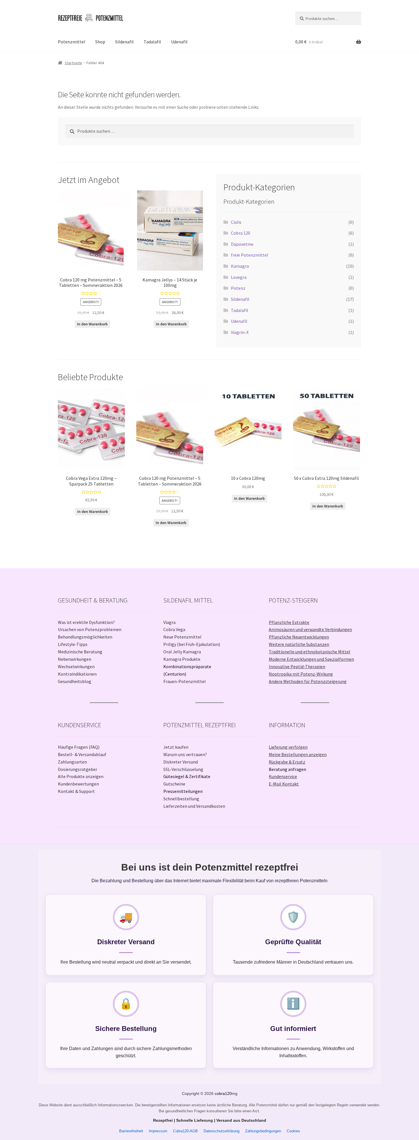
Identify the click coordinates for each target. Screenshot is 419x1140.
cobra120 (223, 1093)
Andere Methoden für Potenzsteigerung (308, 681)
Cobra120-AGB (185, 1131)
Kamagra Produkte (181, 659)
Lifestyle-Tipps (73, 644)
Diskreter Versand (180, 762)
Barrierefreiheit (131, 1131)
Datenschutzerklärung (221, 1131)
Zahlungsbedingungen (263, 1131)
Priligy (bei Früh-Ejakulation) (191, 644)
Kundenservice (283, 776)
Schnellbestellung (181, 798)
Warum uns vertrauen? (185, 754)
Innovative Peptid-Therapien (297, 666)
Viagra (169, 622)
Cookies (293, 1131)
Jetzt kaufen (175, 747)
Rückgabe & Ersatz (287, 762)
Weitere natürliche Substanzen (299, 644)
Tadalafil (152, 42)
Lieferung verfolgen (288, 747)
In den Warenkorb (92, 324)
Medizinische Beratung (80, 651)
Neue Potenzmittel (182, 637)
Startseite (73, 62)
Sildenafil (124, 42)
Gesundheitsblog (74, 681)
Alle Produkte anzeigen (80, 776)
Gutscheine (174, 784)
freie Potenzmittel (249, 255)
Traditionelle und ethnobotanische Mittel (309, 651)
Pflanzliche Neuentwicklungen (299, 637)
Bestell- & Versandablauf (82, 754)
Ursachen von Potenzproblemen (89, 629)
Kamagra (240, 266)
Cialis (236, 222)
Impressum (158, 1131)
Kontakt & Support (76, 791)
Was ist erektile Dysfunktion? (86, 622)
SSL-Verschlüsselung (183, 769)
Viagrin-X (240, 332)
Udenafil (179, 42)
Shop (100, 42)
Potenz (238, 288)
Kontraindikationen (77, 674)
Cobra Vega (174, 629)
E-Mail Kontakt (284, 784)
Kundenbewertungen (78, 784)
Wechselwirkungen (76, 666)
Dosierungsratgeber (77, 769)
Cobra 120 (240, 233)
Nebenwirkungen (74, 659)
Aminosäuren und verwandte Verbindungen (310, 629)
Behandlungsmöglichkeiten (85, 637)
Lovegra (239, 277)
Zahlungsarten (72, 762)
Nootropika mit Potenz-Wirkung (301, 674)
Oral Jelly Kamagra (182, 651)
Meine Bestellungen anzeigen (298, 754)
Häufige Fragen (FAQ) (78, 747)
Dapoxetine (242, 244)
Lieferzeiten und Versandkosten (194, 806)
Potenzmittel (71, 42)
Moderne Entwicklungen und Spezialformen (311, 659)
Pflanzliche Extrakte (289, 622)
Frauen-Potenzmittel (184, 681)
